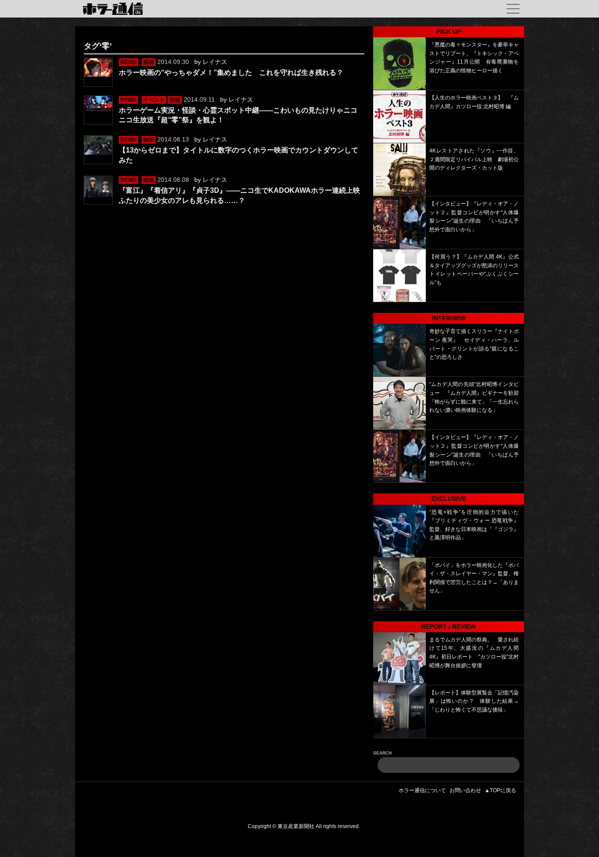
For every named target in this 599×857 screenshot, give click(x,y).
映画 (148, 62)
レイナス (215, 61)
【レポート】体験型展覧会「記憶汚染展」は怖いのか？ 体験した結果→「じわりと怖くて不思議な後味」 (474, 701)
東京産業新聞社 (296, 826)
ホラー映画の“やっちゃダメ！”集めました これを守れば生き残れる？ (231, 72)
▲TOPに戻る (500, 790)
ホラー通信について (422, 790)
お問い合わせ (465, 790)
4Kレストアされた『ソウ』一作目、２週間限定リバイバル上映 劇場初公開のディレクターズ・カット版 (474, 159)
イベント (153, 100)
